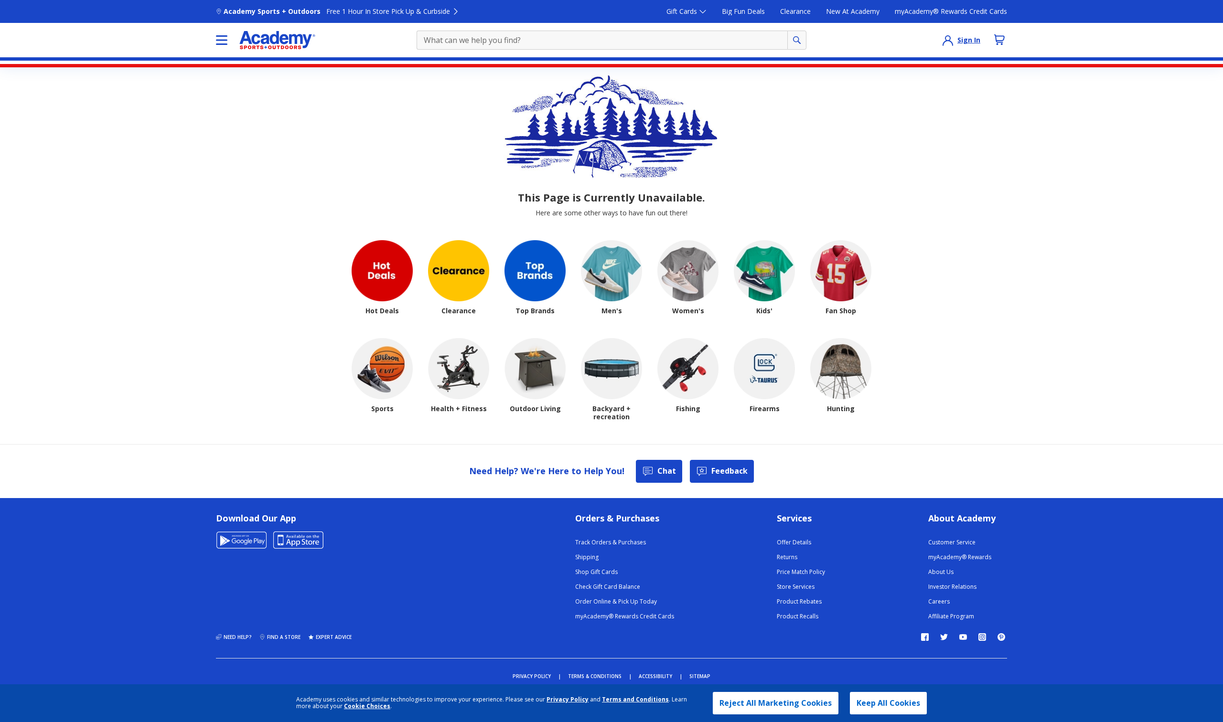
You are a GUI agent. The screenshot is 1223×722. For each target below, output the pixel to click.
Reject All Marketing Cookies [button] (775, 703)
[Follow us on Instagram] (982, 637)
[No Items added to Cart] (999, 39)
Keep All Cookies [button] (888, 703)
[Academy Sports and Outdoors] (277, 40)
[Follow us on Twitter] (944, 637)
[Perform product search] (796, 40)
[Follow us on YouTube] (963, 637)
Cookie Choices (367, 706)
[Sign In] (947, 40)
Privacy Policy (568, 699)
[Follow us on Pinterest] (1001, 637)
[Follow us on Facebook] (925, 637)
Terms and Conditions (635, 699)
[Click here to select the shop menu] (221, 40)
